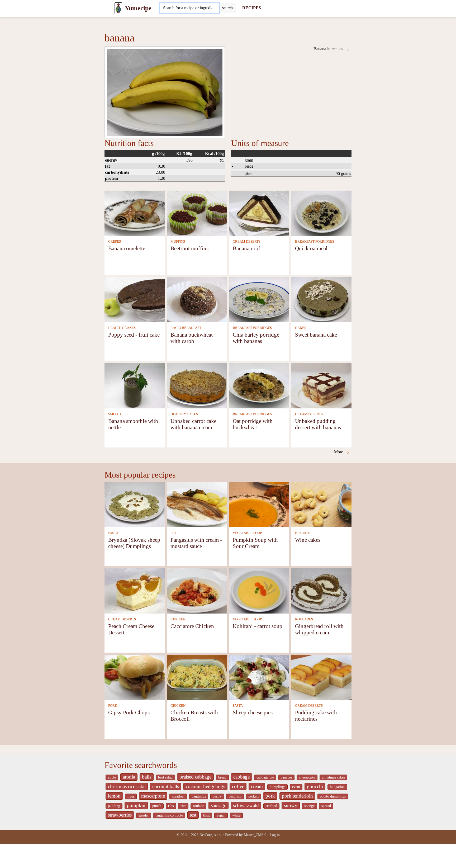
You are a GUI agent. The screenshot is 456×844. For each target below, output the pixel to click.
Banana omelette (126, 248)
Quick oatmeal (311, 248)
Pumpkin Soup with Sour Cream (255, 543)
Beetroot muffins (189, 248)
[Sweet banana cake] (321, 299)
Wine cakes (307, 540)
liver (130, 796)
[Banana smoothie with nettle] (134, 385)
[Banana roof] (259, 212)
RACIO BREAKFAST (185, 328)
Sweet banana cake (316, 335)
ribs (171, 806)
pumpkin (136, 805)
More (339, 452)
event (296, 787)
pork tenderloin (297, 796)
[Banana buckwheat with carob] (197, 299)
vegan (221, 815)
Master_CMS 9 (255, 835)
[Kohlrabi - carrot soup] (259, 590)
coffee (238, 786)
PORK (112, 706)
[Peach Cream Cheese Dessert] (134, 590)
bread (222, 777)
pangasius (199, 796)
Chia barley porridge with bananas (256, 338)
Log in (275, 835)
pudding (114, 806)
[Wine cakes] (321, 504)
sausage (218, 805)
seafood (271, 806)
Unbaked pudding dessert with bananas (318, 424)
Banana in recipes (329, 48)
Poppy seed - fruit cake (134, 335)
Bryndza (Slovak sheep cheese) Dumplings (134, 543)
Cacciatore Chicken (192, 626)
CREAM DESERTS (246, 241)
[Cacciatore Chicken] (197, 590)
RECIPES (251, 8)
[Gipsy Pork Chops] (134, 677)
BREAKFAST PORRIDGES (314, 241)
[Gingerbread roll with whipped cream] (321, 590)
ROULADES (304, 619)
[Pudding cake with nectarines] (321, 677)
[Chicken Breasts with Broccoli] (197, 677)
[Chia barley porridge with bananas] (259, 299)
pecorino (235, 796)
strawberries (120, 815)
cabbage (241, 777)
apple (112, 777)
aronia (129, 777)
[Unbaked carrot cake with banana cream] (197, 385)
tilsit (206, 815)
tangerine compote (169, 815)
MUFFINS (177, 241)
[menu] (107, 8)
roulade (198, 806)
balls (146, 777)
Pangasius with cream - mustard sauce (196, 543)
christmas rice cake (126, 786)
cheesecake (307, 777)
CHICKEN (178, 619)
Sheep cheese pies (253, 712)
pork (270, 796)
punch (156, 806)
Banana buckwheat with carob (191, 338)
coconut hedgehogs (205, 786)
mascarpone (153, 796)
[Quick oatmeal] (321, 212)
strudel (144, 815)
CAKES (300, 328)
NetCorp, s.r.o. (211, 835)
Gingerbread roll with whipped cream (319, 629)
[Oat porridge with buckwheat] (259, 385)
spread (326, 806)
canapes (286, 777)
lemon (114, 796)
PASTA (113, 533)
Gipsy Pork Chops (129, 712)
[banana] (164, 92)
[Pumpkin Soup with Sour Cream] (259, 504)
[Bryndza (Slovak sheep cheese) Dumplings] (134, 504)
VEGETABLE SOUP (247, 533)
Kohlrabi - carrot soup (257, 626)
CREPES (114, 241)
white (236, 815)
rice (183, 806)
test (193, 815)
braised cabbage (195, 777)
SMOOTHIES (117, 414)
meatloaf (178, 796)
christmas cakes (333, 777)
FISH (174, 533)
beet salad (165, 777)
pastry (217, 796)
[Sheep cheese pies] (259, 677)
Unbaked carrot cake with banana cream (193, 424)
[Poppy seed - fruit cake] (134, 299)
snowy (290, 805)
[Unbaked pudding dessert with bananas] (321, 385)
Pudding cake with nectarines (316, 715)
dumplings (277, 787)
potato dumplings (333, 796)
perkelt (253, 796)
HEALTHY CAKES (122, 328)
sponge (309, 806)
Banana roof (246, 248)
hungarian (337, 787)
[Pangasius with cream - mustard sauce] (197, 504)
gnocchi (315, 786)
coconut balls (165, 786)
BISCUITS (302, 533)
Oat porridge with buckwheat (253, 424)
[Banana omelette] (134, 212)
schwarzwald (246, 805)
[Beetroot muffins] (197, 212)
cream (257, 786)
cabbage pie (265, 777)
